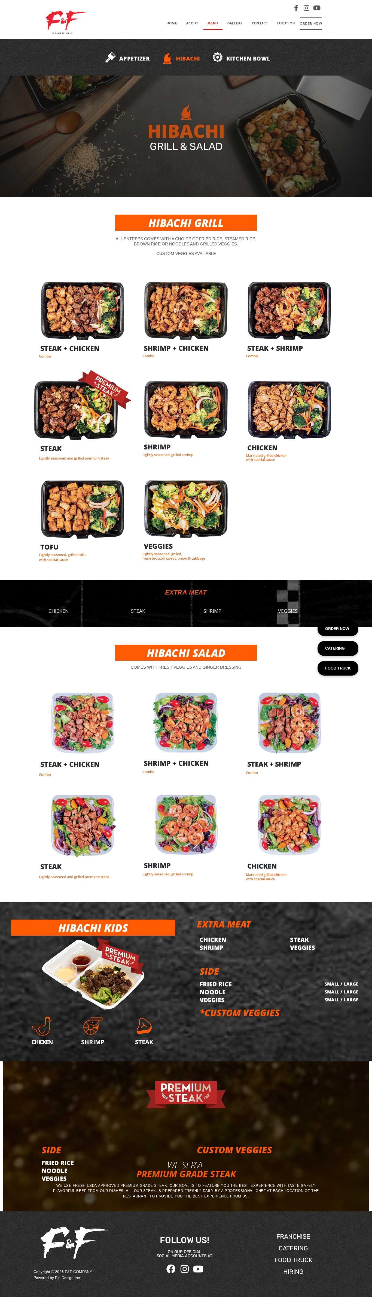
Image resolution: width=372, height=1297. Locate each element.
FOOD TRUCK (293, 1260)
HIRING (293, 1271)
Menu (213, 23)
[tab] (125, 59)
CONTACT (260, 23)
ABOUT (192, 23)
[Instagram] (306, 8)
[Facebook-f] (296, 8)
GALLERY (235, 23)
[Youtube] (317, 8)
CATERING (293, 1248)
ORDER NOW (311, 23)
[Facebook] (171, 1269)
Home (172, 23)
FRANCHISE (293, 1236)
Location (286, 23)
